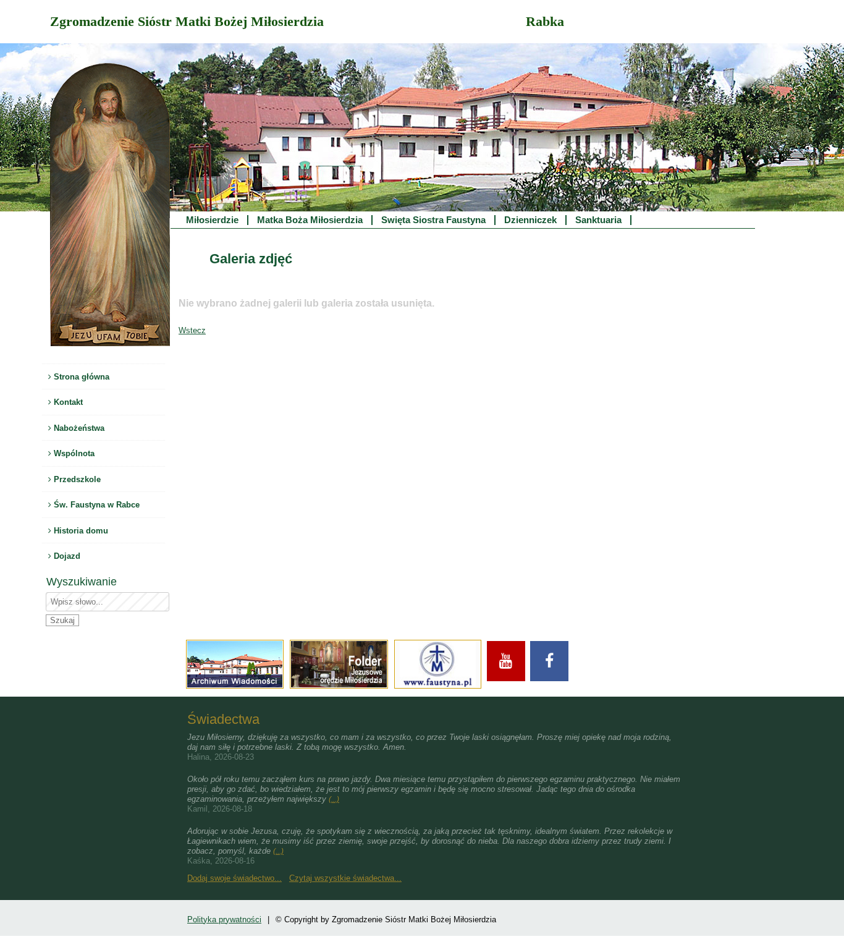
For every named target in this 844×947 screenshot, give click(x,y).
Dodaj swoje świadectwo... (234, 878)
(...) (334, 799)
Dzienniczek (530, 220)
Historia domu (79, 530)
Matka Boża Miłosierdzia (310, 220)
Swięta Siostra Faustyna (433, 220)
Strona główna (80, 376)
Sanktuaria (598, 220)
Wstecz (192, 330)
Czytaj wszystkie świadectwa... (345, 878)
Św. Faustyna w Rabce (95, 504)
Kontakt (67, 402)
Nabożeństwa (77, 428)
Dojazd (65, 556)
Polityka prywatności (224, 919)
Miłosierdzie (212, 220)
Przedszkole (76, 479)
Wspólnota (73, 453)
